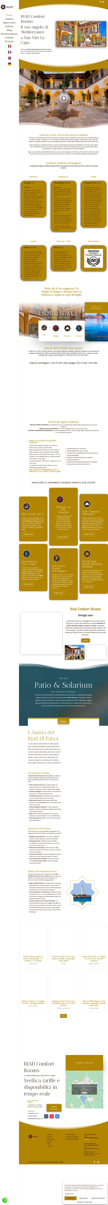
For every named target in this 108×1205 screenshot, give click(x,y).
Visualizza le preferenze (98, 1198)
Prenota (9, 42)
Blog (9, 30)
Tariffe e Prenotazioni (54, 1108)
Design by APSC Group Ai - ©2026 (53, 1162)
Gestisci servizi (69, 1193)
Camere (9, 19)
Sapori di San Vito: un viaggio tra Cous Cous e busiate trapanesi (94, 958)
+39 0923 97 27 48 (33, 1113)
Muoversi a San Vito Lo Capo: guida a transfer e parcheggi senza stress (63, 958)
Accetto (84, 1092)
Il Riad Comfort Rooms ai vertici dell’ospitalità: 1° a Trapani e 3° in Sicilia (33, 958)
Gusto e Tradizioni (94, 963)
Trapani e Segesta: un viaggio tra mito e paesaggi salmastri (33, 1002)
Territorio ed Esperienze (63, 1008)
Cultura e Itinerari (33, 1006)
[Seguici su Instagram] (103, 2)
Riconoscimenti (9, 34)
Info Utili (63, 963)
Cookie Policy (80, 1202)
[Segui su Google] (57, 1116)
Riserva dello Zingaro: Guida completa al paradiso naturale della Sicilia (94, 1003)
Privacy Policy (88, 1202)
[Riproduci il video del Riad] (63, 98)
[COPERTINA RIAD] (81, 34)
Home (9, 15)
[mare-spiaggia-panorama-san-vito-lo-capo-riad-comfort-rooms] (63, 1058)
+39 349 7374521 (32, 1116)
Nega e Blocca (83, 1198)
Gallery (9, 27)
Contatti (9, 38)
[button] (4, 1200)
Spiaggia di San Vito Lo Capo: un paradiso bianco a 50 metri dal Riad (63, 1003)
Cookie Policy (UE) (72, 1137)
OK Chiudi (70, 1198)
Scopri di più (28, 534)
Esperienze (9, 23)
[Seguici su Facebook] (100, 2)
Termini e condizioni (73, 1139)
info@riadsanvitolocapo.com (35, 1118)
